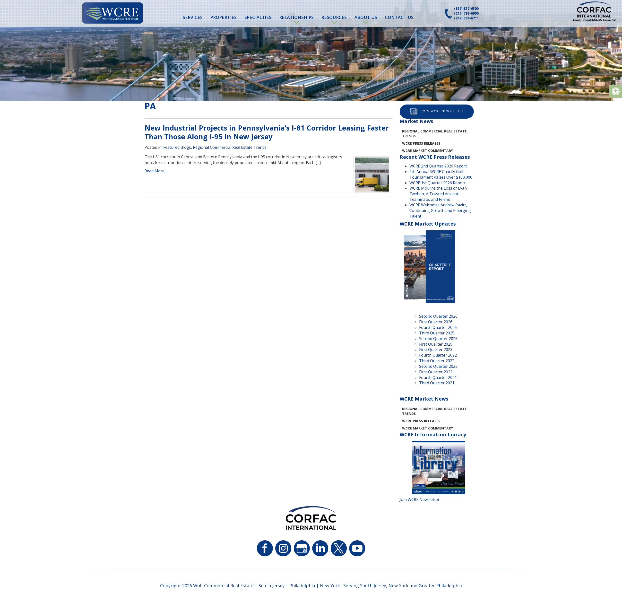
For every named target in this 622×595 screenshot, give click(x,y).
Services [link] (193, 17)
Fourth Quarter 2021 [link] (438, 377)
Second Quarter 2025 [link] (438, 338)
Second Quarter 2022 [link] (438, 366)
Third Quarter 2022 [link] (436, 360)
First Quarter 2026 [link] (435, 321)
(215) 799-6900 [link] (466, 13)
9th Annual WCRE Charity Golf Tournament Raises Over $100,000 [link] (440, 174)
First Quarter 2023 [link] (435, 349)
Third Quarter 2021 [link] (436, 382)
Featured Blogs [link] (177, 147)
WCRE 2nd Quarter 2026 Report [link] (438, 166)
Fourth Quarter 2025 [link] (438, 327)
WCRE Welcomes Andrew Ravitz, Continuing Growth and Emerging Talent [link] (440, 210)
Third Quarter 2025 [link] (436, 333)
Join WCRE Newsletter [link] (443, 111)
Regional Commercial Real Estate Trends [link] (230, 147)
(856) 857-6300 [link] (466, 8)
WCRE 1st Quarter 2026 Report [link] (437, 182)
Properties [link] (223, 17)
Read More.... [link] (156, 171)
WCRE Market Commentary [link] (427, 150)
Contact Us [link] (399, 17)
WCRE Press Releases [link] (421, 143)
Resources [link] (334, 17)
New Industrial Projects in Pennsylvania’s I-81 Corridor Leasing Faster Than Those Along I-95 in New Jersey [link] (267, 132)
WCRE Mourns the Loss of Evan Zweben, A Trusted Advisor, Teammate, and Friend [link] (438, 193)
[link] (615, 91)
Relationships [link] (296, 17)
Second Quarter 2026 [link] (438, 316)
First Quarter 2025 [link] (435, 344)
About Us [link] (365, 17)
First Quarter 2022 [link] (435, 372)
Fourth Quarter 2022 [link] (438, 355)
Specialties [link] (257, 17)
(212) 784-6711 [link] (466, 18)
